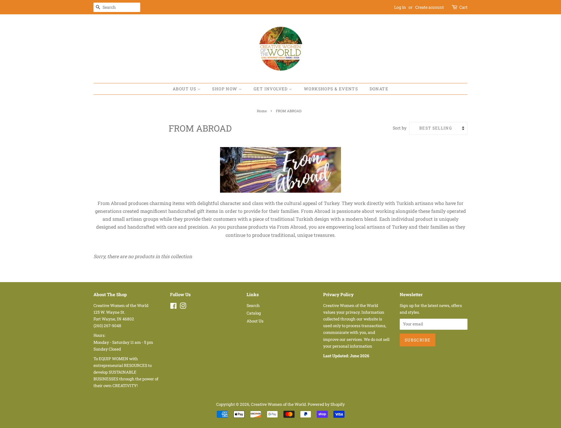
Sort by (399, 128)
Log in (400, 7)
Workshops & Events (331, 89)
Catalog (254, 313)
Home (262, 110)
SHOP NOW (225, 89)
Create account (429, 7)
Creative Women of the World (278, 404)
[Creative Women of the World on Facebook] (173, 307)
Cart (463, 7)
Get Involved (271, 89)
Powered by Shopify (326, 404)
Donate (379, 89)
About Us (185, 89)
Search (253, 305)
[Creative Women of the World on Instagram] (183, 307)
